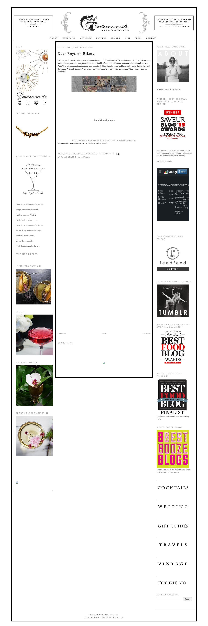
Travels (101, 38)
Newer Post (62, 333)
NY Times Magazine (165, 161)
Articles (86, 38)
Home (104, 333)
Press (138, 38)
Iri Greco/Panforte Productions (116, 140)
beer (71, 157)
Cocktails (69, 38)
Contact (151, 38)
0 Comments (106, 154)
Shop (128, 38)
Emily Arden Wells (113, 617)
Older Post (146, 333)
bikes (78, 157)
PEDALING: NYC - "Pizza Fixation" (85, 140)
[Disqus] (104, 206)
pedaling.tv (103, 143)
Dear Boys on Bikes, (76, 53)
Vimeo (133, 140)
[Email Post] (117, 154)
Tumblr (115, 38)
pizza (86, 157)
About (54, 38)
